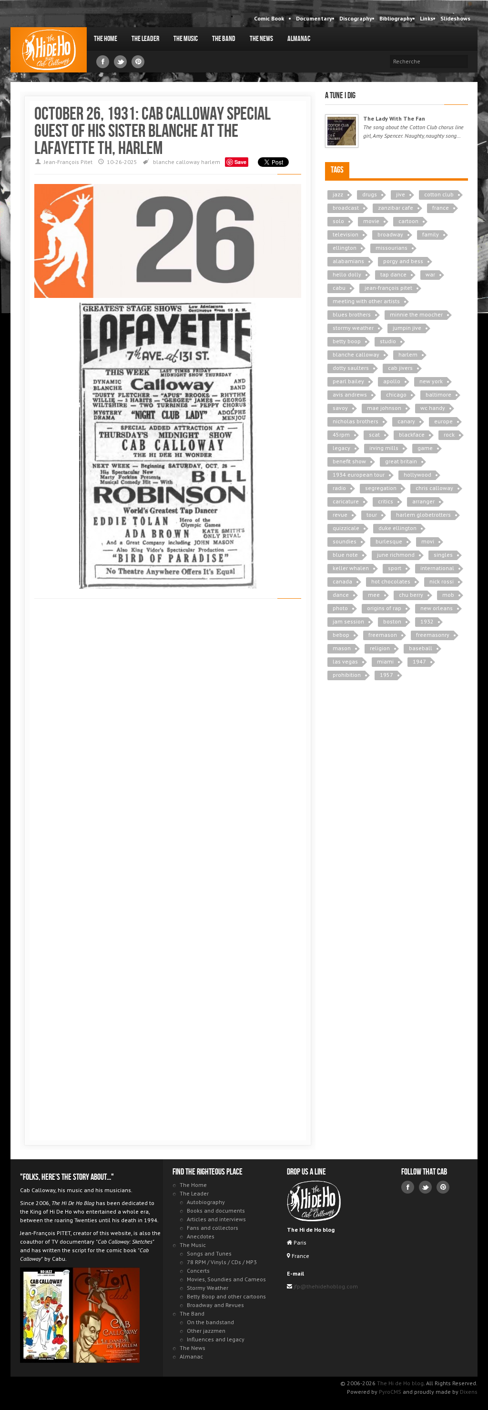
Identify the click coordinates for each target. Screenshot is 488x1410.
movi (427, 541)
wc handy (432, 407)
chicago (396, 394)
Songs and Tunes (209, 1253)
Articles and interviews (216, 1219)
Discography (355, 18)
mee (374, 594)
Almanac (298, 38)
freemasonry (432, 634)
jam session (348, 621)
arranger (423, 501)
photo (340, 608)
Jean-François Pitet (68, 161)
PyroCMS (390, 1391)
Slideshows (455, 18)
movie (371, 221)
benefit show (349, 461)
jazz (338, 194)
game (425, 447)
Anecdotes (200, 1236)
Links (426, 18)
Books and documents (216, 1210)
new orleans (436, 608)
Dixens (469, 1391)
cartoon (408, 221)
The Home (105, 38)
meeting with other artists (366, 301)
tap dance (393, 274)
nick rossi (441, 581)
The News (261, 38)
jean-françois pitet (388, 287)
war (430, 274)
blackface (412, 434)
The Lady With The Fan (394, 118)
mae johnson (384, 407)
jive (400, 194)
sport (394, 568)
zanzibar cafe (395, 207)
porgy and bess (403, 261)
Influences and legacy (215, 1339)
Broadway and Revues (215, 1304)
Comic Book (269, 18)
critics (385, 501)
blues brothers (352, 314)
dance (341, 594)
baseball (420, 648)
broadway (390, 234)
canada (342, 581)
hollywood (417, 474)
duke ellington (397, 527)
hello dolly (347, 274)
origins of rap (384, 608)
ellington (344, 247)
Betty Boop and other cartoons (226, 1296)
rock (449, 434)
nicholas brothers (355, 421)
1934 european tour (359, 474)
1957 (386, 674)
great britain (401, 461)
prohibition (347, 674)
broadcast (346, 207)
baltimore (438, 394)
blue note (345, 554)
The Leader (145, 38)
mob (448, 594)
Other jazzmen (206, 1330)
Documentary (314, 18)
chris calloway (434, 487)
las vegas (345, 661)
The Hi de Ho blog (48, 49)
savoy (340, 407)
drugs (369, 194)
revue (340, 514)
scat (374, 434)
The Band (223, 38)
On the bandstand (210, 1322)
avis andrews (350, 394)
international (437, 568)
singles (443, 554)
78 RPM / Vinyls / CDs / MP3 (222, 1262)
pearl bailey (348, 381)
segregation (380, 487)
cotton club (439, 194)
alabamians (348, 261)
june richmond (396, 554)
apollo (391, 381)
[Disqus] (167, 741)
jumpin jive (407, 327)
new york (431, 381)
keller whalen (351, 568)
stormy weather (353, 327)
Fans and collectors (212, 1227)
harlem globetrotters (423, 514)
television (345, 234)
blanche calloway (176, 161)
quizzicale (346, 527)
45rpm (341, 434)
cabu (339, 287)
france (440, 207)
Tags (337, 170)
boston (392, 621)
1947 (419, 661)
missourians (391, 247)
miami (385, 661)
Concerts (198, 1270)
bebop (341, 634)
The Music (185, 38)
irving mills (383, 447)
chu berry (411, 594)
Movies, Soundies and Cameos (226, 1279)
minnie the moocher (416, 314)
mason (342, 648)
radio (339, 487)
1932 (427, 621)
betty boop (347, 341)
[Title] (341, 131)
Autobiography (206, 1202)
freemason (382, 634)
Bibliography (396, 18)
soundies (344, 541)
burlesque (389, 541)
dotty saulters (351, 367)
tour (371, 514)
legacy (341, 447)
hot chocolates (390, 581)
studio (388, 341)
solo (338, 221)
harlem (210, 161)
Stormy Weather (207, 1287)
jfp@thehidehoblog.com (325, 1286)
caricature (346, 501)
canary (406, 421)
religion (380, 648)
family (430, 234)
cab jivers (400, 367)
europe (443, 421)
